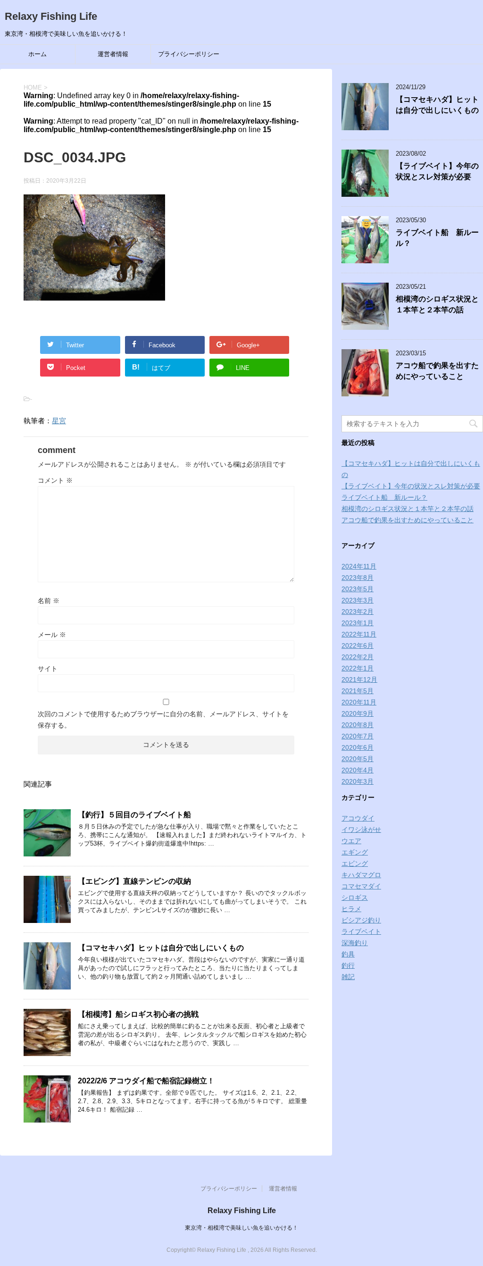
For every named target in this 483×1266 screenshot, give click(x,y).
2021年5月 (357, 691)
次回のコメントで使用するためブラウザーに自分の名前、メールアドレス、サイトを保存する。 (163, 719)
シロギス (354, 897)
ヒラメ (351, 909)
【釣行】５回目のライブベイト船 (134, 815)
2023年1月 (357, 623)
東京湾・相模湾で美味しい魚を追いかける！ (241, 1227)
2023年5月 (357, 589)
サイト (48, 668)
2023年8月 (357, 577)
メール (52, 634)
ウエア (351, 841)
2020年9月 (357, 713)
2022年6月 (357, 645)
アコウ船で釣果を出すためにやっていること (437, 370)
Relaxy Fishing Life (51, 16)
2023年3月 (357, 600)
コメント (55, 480)
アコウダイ (358, 818)
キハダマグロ (361, 875)
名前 (48, 600)
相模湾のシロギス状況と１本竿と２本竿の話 (437, 304)
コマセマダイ (361, 886)
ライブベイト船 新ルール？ (384, 497)
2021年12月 (359, 679)
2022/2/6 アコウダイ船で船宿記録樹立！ (146, 1081)
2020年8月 (357, 725)
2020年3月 (357, 781)
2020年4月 (357, 770)
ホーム (37, 54)
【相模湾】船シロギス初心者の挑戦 (138, 1014)
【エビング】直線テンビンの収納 (134, 881)
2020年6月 (357, 747)
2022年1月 (357, 668)
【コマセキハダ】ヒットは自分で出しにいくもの (161, 948)
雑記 (348, 977)
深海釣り (354, 943)
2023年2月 (357, 611)
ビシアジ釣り (361, 920)
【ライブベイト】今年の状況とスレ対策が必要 (437, 171)
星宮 (59, 421)
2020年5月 (357, 759)
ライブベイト (361, 931)
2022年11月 (358, 634)
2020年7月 (357, 736)
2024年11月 (358, 566)
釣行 (348, 965)
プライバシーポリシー (188, 54)
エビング (354, 863)
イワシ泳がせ (361, 829)
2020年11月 (358, 702)
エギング (354, 852)
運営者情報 (113, 54)
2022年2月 (357, 657)
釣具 (348, 954)
